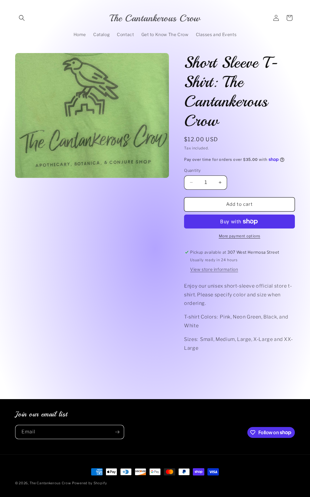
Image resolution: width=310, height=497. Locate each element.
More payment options (239, 236)
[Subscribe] (117, 432)
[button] (21, 18)
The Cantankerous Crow (50, 483)
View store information (214, 269)
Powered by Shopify (89, 483)
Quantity (192, 170)
